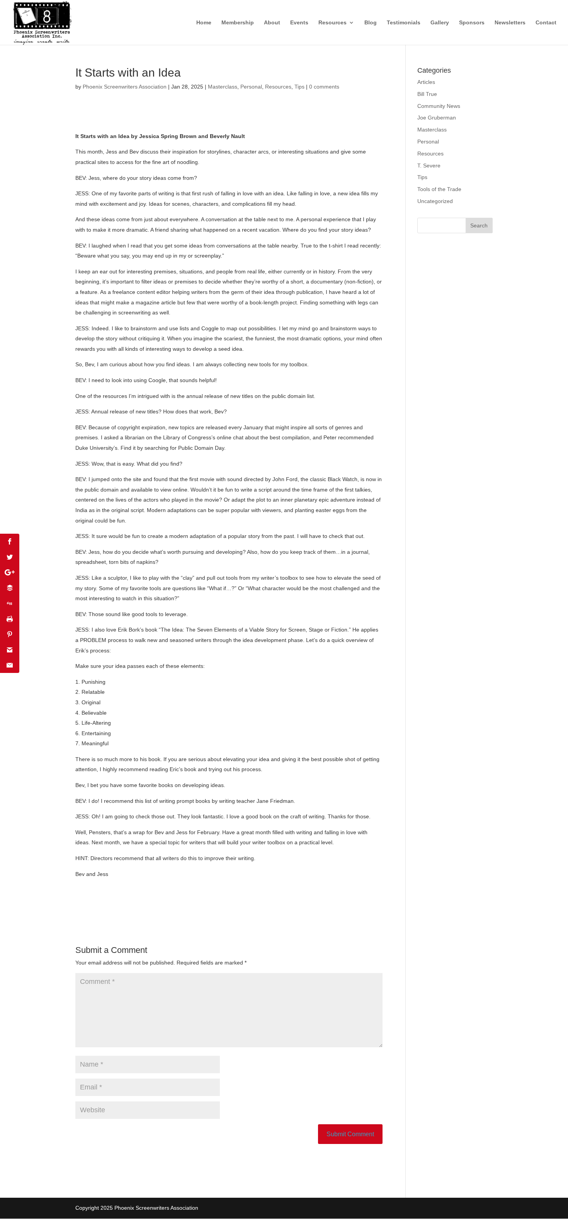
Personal (251, 87)
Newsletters (510, 23)
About (272, 23)
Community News (438, 106)
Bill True (427, 94)
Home (203, 23)
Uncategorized (435, 201)
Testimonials (403, 23)
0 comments (324, 87)
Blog (370, 23)
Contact (546, 23)
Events (299, 23)
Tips (299, 87)
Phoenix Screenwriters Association (125, 87)
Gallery (439, 23)
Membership (237, 23)
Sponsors (472, 23)
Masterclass (222, 87)
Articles (426, 82)
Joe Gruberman (436, 117)
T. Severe (428, 165)
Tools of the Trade (439, 189)
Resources (332, 23)
